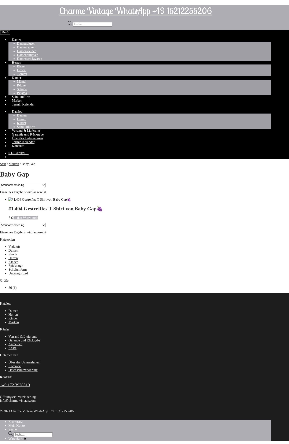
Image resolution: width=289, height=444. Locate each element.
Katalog (17, 111)
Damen (17, 39)
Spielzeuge (15, 265)
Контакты (15, 421)
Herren (16, 62)
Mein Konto (16, 425)
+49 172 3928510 (15, 384)
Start (3, 164)
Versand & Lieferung (22, 336)
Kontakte (18, 146)
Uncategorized (18, 273)
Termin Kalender (23, 104)
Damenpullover (27, 55)
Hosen (21, 70)
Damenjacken (26, 47)
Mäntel (21, 81)
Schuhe (22, 89)
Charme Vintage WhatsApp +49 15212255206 (135, 10)
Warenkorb (17, 438)
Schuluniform (17, 269)
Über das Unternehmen (24, 362)
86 (10, 287)
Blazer (21, 66)
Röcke (21, 85)
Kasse (12, 348)
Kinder (16, 77)
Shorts (12, 254)
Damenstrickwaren (29, 58)
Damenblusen (26, 43)
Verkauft (14, 246)
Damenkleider (26, 51)
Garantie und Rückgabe (24, 340)
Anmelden (15, 344)
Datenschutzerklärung (23, 370)
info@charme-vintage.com (18, 400)
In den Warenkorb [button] (26, 217)
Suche (12, 429)
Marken (14, 164)
